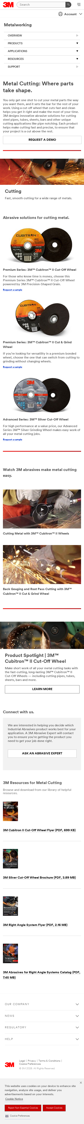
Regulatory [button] (16, 1027)
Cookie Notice (14, 1099)
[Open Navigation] (78, 4)
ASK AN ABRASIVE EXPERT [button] (42, 753)
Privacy (32, 1061)
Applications (17, 51)
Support (14, 66)
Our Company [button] (17, 1004)
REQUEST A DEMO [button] (42, 140)
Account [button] (70, 14)
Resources (16, 59)
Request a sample (12, 290)
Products (15, 43)
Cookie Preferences (30, 1064)
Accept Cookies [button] (54, 1108)
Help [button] (9, 1039)
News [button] (9, 1016)
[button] (17, 1116)
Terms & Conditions (49, 1061)
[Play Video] (42, 509)
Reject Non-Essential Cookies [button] (23, 1108)
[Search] (68, 5)
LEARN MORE (42, 689)
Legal (22, 1061)
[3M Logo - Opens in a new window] (8, 5)
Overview (15, 35)
